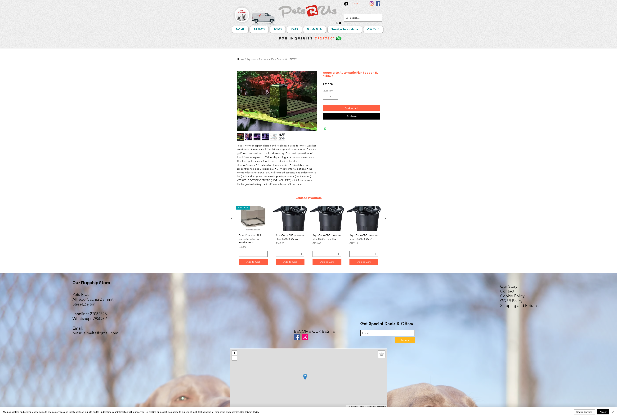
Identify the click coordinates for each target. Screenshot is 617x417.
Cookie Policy (512, 295)
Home (240, 59)
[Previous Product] (232, 218)
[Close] (613, 411)
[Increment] (335, 96)
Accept (603, 411)
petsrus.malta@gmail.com (95, 333)
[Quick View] (290, 218)
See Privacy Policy (249, 411)
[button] (339, 23)
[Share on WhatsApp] (325, 128)
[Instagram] (372, 3)
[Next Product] (385, 218)
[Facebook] (378, 3)
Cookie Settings (584, 411)
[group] (308, 237)
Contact (507, 291)
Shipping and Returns (519, 305)
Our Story (508, 286)
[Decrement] (325, 96)
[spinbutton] (330, 96)
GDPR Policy (511, 300)
